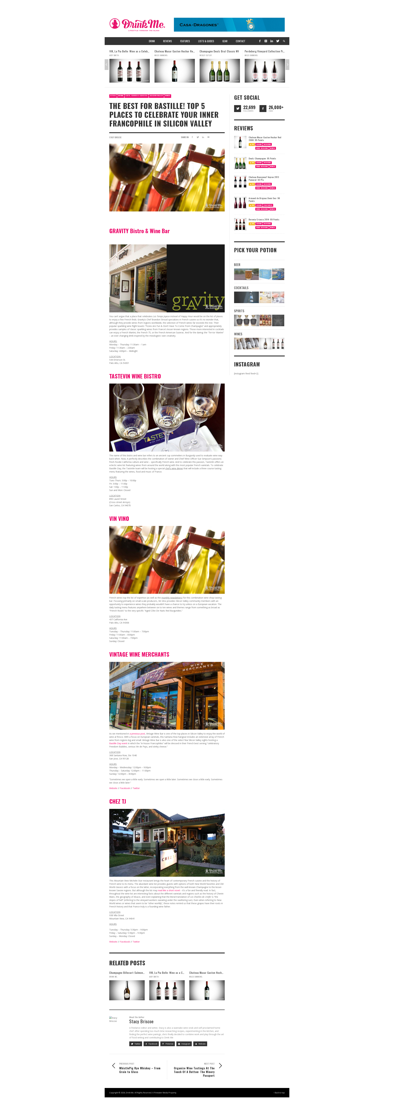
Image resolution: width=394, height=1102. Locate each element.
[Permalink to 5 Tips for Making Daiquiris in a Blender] (278, 297)
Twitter (136, 788)
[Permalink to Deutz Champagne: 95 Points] (240, 163)
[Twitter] (277, 41)
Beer (237, 264)
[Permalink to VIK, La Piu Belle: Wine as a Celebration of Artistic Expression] (167, 990)
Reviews (267, 144)
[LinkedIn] (272, 41)
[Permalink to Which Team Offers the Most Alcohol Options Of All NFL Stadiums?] (278, 274)
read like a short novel (169, 890)
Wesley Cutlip (144, 55)
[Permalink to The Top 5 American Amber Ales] (246, 274)
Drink (120, 95)
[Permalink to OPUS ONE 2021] (246, 343)
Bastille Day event (118, 743)
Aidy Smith (154, 976)
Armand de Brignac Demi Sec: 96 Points (264, 199)
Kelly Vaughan (279, 55)
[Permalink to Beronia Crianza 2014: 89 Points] (240, 224)
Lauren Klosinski (235, 55)
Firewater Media (161, 1092)
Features (268, 205)
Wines (167, 95)
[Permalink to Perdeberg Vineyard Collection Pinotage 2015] (203, 71)
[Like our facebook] (262, 108)
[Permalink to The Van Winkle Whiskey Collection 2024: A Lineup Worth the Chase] (265, 320)
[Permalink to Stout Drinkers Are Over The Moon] (265, 274)
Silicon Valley (156, 95)
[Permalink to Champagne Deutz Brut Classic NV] (158, 71)
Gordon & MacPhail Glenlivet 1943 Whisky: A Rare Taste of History (266, 51)
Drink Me (113, 976)
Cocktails (241, 287)
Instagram (185, 1044)
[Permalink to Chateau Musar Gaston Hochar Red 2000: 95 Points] (113, 71)
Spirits (239, 310)
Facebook (125, 788)
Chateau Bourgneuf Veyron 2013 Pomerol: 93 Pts (264, 178)
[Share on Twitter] (198, 137)
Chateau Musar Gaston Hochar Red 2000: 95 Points (122, 51)
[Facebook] (260, 41)
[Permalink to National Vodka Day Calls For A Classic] (265, 297)
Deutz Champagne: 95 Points (262, 158)
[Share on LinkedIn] (203, 137)
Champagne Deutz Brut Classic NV (158, 51)
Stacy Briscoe (115, 137)
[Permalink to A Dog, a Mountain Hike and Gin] (278, 320)
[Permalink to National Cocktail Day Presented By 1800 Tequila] (246, 297)
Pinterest (169, 1044)
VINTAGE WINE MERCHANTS (139, 654)
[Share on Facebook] (192, 137)
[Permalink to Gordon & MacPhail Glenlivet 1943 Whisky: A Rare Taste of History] (248, 71)
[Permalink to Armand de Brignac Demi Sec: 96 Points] (240, 202)
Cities (113, 95)
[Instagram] (266, 41)
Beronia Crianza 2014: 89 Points (264, 219)
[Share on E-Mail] (208, 137)
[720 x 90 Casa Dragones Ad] (229, 24)
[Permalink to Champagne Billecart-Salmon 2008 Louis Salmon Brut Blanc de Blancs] (127, 990)
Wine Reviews (262, 148)
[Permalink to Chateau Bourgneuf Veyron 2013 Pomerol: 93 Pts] (240, 181)
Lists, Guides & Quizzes (136, 95)
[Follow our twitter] (237, 108)
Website (113, 788)
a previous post (137, 733)
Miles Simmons (189, 55)
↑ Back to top (279, 1092)
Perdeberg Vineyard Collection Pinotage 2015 (209, 51)
